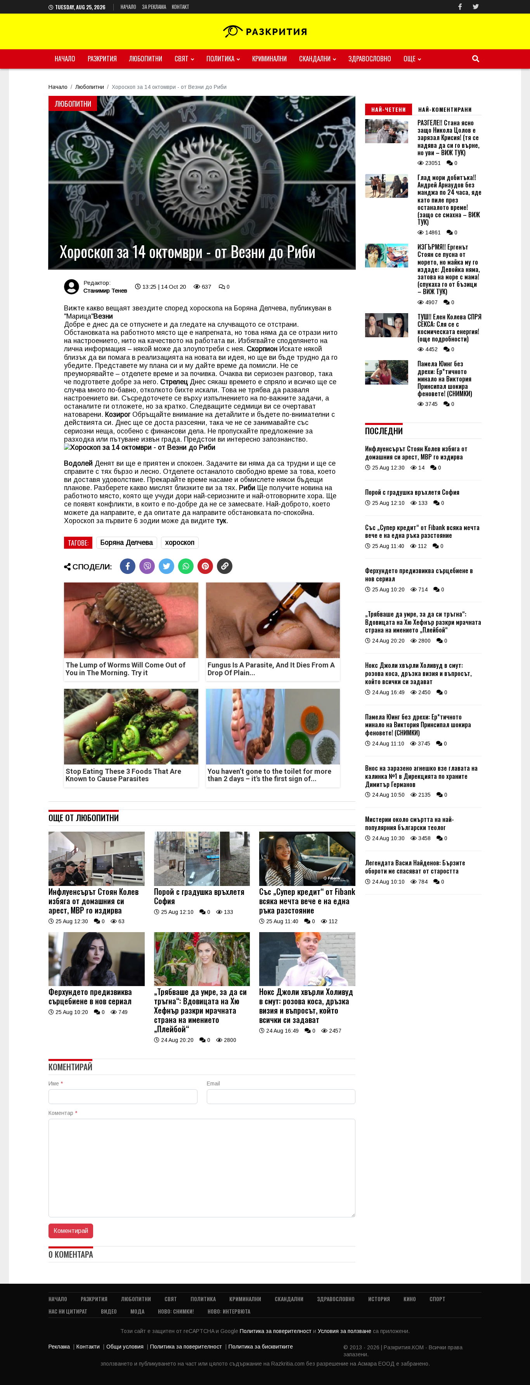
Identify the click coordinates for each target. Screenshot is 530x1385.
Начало (128, 6)
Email (213, 1083)
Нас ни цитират (67, 1311)
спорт (437, 1299)
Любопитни (145, 58)
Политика (220, 58)
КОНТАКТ (180, 6)
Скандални (315, 58)
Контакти (88, 1346)
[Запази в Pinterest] (205, 566)
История (379, 1299)
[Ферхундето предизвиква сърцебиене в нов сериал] (96, 984)
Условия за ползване (345, 1331)
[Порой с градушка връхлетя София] (202, 884)
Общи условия (125, 1346)
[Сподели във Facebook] (127, 566)
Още (410, 58)
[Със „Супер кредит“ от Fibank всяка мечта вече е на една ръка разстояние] (307, 884)
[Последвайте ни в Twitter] (476, 7)
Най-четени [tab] (388, 109)
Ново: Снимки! (176, 1311)
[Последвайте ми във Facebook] (460, 7)
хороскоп (179, 542)
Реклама (59, 1346)
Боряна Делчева (126, 542)
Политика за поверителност (276, 1331)
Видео (109, 1311)
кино (410, 1299)
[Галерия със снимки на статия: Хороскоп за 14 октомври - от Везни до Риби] (201, 182)
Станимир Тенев (105, 290)
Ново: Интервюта (229, 1311)
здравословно (369, 58)
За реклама (154, 6)
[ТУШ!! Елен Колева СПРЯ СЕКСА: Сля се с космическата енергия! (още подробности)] (386, 335)
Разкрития (102, 58)
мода (137, 1311)
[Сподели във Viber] (147, 566)
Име (55, 1083)
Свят (182, 58)
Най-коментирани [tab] (445, 109)
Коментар (62, 1113)
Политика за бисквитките (261, 1346)
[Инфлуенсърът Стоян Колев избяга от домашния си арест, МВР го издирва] (96, 884)
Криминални (269, 58)
